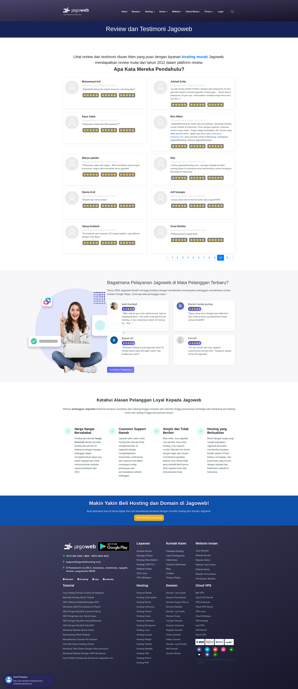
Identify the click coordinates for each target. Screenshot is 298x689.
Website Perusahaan (206, 574)
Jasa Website (202, 550)
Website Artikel (203, 560)
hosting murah (195, 57)
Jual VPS (200, 625)
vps (96, 579)
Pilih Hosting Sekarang (149, 517)
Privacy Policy (173, 577)
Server (162, 11)
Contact (170, 573)
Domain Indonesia (175, 625)
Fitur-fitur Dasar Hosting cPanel (78, 644)
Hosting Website (145, 648)
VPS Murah (201, 630)
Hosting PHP (143, 662)
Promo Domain (173, 634)
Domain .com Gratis (176, 593)
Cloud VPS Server (204, 606)
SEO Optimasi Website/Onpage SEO (81, 602)
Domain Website (174, 606)
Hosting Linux (143, 630)
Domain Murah (144, 551)
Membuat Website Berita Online (78, 630)
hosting (83, 579)
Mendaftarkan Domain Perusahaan (80, 639)
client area (171, 560)
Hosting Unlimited (145, 620)
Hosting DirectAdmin (147, 560)
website (109, 579)
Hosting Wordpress (146, 625)
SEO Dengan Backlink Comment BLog (81, 611)
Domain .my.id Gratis (176, 644)
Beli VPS (200, 593)
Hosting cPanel (144, 555)
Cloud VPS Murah (204, 597)
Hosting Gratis (144, 616)
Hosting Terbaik (144, 644)
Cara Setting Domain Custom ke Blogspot (83, 593)
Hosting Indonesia (145, 606)
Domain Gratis (173, 616)
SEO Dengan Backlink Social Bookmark (82, 620)
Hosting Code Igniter (147, 597)
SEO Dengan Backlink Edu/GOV (78, 625)
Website (176, 11)
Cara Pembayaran (175, 555)
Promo (208, 11)
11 (227, 257)
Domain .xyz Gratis (175, 611)
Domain (135, 11)
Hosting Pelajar (144, 639)
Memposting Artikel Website (76, 634)
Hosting (149, 11)
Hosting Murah (144, 602)
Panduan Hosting (174, 551)
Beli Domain (172, 648)
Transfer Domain (174, 620)
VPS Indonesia (203, 602)
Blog (168, 568)
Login (221, 11)
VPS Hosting (202, 620)
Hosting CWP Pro (146, 564)
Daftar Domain (173, 639)
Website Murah (203, 555)
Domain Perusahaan (176, 597)
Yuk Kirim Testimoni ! (120, 369)
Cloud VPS (201, 634)
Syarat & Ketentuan (176, 564)
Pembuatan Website (205, 578)
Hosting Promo (144, 658)
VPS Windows (144, 577)
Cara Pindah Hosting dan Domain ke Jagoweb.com (88, 658)
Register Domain (174, 630)
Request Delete (144, 593)
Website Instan (144, 568)
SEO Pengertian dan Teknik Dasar (79, 616)
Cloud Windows (203, 616)
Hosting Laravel (144, 634)
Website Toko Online (206, 564)
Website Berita (203, 569)
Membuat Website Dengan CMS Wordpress (84, 653)
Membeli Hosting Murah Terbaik (78, 597)
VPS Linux (142, 573)
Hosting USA (143, 653)
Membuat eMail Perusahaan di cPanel (81, 606)
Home (124, 11)
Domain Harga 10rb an (177, 602)
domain (69, 579)
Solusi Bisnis (192, 11)
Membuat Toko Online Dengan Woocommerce (85, 648)
